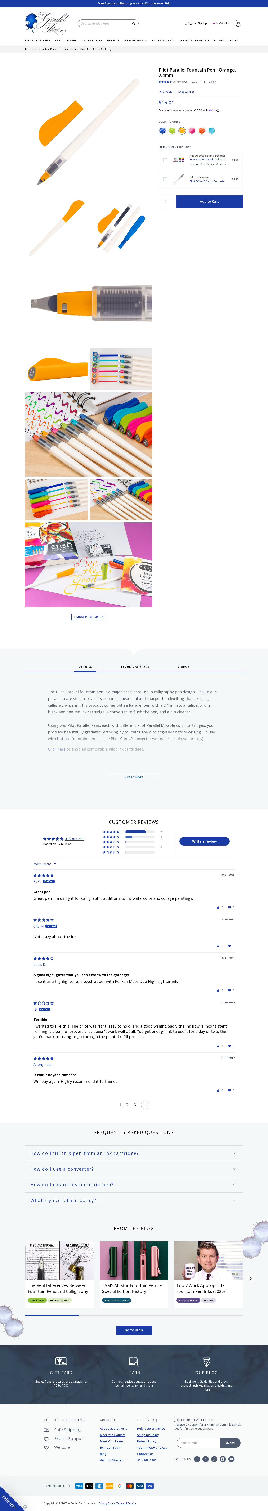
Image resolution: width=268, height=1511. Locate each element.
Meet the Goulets (112, 1435)
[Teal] (211, 130)
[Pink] (192, 130)
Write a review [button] (204, 841)
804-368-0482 (146, 1460)
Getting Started (111, 1460)
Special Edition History (117, 1300)
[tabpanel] (134, 739)
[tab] (85, 668)
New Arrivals (135, 40)
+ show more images (89, 616)
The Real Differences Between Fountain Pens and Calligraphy (58, 1288)
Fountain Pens (38, 40)
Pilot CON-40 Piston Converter (165, 179)
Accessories (92, 40)
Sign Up (230, 1442)
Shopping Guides (188, 1300)
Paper (72, 40)
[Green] (172, 130)
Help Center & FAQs (151, 1428)
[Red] (202, 130)
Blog (103, 1454)
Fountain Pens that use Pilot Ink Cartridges (88, 49)
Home (28, 49)
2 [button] (127, 1105)
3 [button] (135, 1105)
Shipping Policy (148, 1435)
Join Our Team (110, 1447)
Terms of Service (126, 1503)
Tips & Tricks (37, 1300)
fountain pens (47, 49)
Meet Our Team (111, 1441)
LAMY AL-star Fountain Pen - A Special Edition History (132, 1288)
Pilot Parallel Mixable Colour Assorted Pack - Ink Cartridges (165, 160)
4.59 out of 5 (74, 839)
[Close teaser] (25, 1507)
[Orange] (182, 130)
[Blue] (162, 130)
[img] (44, 875)
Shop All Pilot (186, 92)
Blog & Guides (226, 40)
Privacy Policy (107, 1503)
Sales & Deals (163, 40)
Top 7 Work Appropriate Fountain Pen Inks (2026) (200, 1288)
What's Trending (194, 40)
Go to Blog (134, 1330)
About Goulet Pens (113, 1428)
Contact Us (145, 1454)
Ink (58, 40)
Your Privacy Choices (152, 1447)
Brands (113, 40)
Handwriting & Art (59, 1300)
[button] (111, 831)
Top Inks (208, 1300)
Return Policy (146, 1441)
